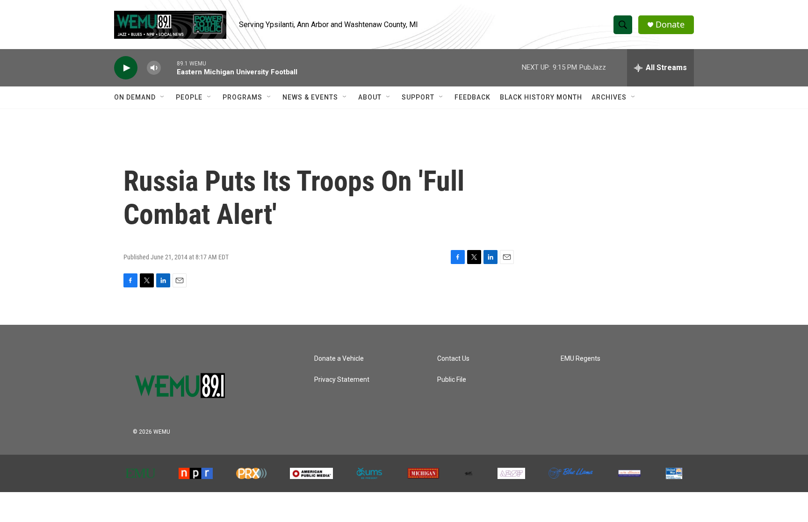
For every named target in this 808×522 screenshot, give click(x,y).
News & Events (310, 97)
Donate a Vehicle (339, 358)
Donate (670, 24)
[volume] (154, 68)
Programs (242, 97)
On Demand (135, 97)
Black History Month (541, 97)
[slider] (168, 67)
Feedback (472, 97)
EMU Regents (580, 358)
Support (418, 97)
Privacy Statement (341, 379)
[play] (125, 68)
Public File (451, 379)
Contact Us (453, 358)
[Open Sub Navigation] (162, 97)
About (370, 97)
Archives (609, 97)
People (189, 97)
